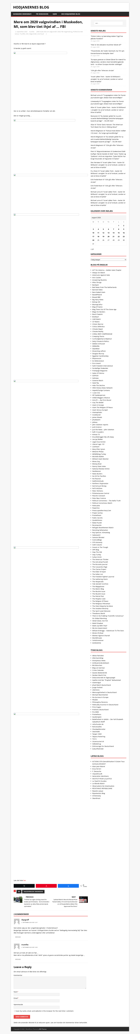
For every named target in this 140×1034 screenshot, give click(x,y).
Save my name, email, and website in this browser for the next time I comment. (45, 1011)
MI (19, 892)
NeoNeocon (96, 471)
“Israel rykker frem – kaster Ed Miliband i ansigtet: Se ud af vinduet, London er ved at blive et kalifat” (107, 79)
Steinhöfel (96, 732)
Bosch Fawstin (97, 314)
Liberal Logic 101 (98, 444)
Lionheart (95, 447)
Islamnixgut (96, 682)
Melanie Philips (98, 452)
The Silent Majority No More (102, 606)
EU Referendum (98, 361)
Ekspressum (96, 358)
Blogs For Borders (98, 312)
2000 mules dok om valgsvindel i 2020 (48, 32)
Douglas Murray (98, 354)
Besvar (18, 937)
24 (93, 240)
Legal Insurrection (99, 442)
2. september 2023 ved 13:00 (29, 947)
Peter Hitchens (97, 491)
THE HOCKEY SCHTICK (100, 584)
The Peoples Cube (98, 599)
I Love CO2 (96, 393)
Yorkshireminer (98, 640)
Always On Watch (98, 273)
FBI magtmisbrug (66, 32)
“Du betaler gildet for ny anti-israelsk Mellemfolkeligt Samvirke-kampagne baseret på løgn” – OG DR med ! (107, 118)
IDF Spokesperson (98, 395)
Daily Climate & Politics (100, 341)
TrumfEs (22, 34)
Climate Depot (97, 329)
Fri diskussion (42, 14)
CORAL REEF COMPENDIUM (102, 334)
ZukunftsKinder (98, 749)
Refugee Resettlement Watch (103, 528)
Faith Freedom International (102, 366)
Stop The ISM (97, 552)
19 (103, 236)
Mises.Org (96, 461)
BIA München (97, 665)
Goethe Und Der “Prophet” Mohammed (106, 680)
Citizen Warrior (97, 324)
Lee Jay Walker (97, 439)
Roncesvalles (97, 727)
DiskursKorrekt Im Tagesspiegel (103, 678)
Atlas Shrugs (97, 282)
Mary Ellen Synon (98, 449)
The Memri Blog (98, 589)
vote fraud (40, 34)
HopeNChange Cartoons (101, 390)
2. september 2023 (21, 32)
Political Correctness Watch (102, 503)
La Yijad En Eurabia (99, 781)
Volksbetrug (96, 744)
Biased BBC (96, 297)
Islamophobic (97, 412)
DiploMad (95, 349)
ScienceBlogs (97, 540)
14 (113, 233)
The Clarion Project (99, 569)
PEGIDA (95, 700)
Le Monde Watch (98, 783)
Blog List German (98, 668)
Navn (16, 992)
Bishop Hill (96, 302)
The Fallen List (97, 574)
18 (98, 236)
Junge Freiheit (97, 687)
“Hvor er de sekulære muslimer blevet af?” (106, 45)
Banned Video (97, 290)
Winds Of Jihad (97, 633)
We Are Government (99, 628)
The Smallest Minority (100, 608)
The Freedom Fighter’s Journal (103, 577)
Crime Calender (98, 670)
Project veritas (97, 513)
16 (124, 233)
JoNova (94, 422)
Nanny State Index (99, 466)
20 (108, 236)
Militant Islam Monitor (100, 459)
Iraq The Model (97, 402)
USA (27, 34)
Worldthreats (97, 638)
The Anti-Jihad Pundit (100, 562)
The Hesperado (97, 582)
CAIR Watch (96, 319)
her (24, 880)
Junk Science (97, 427)
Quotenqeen (97, 717)
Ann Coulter (96, 278)
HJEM (55, 14)
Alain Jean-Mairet (98, 766)
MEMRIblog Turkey (99, 454)
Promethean (96, 515)
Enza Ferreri (96, 769)
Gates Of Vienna (98, 373)
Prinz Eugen (96, 707)
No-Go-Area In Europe (100, 697)
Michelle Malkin (98, 456)
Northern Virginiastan (100, 483)
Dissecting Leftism (99, 351)
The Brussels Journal (99, 564)
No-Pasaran (96, 479)
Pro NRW (95, 712)
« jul (92, 249)
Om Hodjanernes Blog (70, 14)
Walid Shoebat (97, 623)
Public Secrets (97, 518)
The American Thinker (100, 559)
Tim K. (94, 739)
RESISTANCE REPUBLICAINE (102, 788)
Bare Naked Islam (98, 292)
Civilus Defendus (98, 326)
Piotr (92, 151)
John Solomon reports (100, 425)
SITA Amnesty (97, 542)
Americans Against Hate (101, 275)
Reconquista (96, 525)
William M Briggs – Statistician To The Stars (108, 631)
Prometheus (96, 714)
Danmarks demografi (22, 14)
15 (119, 233)
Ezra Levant (96, 363)
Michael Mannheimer (100, 695)
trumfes (31, 32)
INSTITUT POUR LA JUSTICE (102, 779)
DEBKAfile (95, 346)
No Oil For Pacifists (99, 476)
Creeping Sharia (98, 336)
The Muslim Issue (98, 591)
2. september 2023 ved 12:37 (29, 922)
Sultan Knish (97, 557)
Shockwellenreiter (98, 729)
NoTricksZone (97, 488)
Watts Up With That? (99, 626)
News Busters (97, 474)
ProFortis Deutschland (100, 710)
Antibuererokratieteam (100, 663)
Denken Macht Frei (99, 675)
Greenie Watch (97, 380)
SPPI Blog (95, 550)
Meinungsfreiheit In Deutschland (104, 692)
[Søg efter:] (108, 23)
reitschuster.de (97, 724)
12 (103, 233)
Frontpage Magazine (99, 371)
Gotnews (95, 378)
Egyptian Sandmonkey (100, 356)
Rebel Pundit (97, 523)
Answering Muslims (99, 280)
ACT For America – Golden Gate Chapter (106, 270)
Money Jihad (96, 464)
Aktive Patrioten (98, 656)
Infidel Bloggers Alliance (101, 398)
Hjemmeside (18, 1004)
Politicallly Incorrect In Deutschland (105, 705)
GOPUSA (95, 376)
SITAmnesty (96, 796)
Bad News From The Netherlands (104, 287)
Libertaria (95, 690)
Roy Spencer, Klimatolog (101, 532)
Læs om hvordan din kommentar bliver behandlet (69, 1023)
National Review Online (100, 469)
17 (93, 236)
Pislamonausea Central (100, 493)
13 (108, 233)
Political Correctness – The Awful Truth (106, 501)
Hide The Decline (98, 385)
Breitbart (95, 317)
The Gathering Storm (100, 579)
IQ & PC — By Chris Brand (101, 400)
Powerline (96, 508)
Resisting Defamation (100, 530)
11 (98, 233)
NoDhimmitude (98, 481)
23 (124, 236)
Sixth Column (97, 545)
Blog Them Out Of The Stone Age (104, 309)
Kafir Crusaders (98, 432)
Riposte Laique (97, 791)
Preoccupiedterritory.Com (101, 510)
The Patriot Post (98, 596)
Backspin (95, 285)
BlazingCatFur (97, 304)
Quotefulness (97, 520)
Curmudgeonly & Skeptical (102, 339)
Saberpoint (96, 535)
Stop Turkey (96, 555)
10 (93, 233)
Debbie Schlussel (98, 344)
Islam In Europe (98, 405)
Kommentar (18, 975)
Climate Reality (97, 331)
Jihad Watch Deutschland (101, 685)
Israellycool (96, 415)
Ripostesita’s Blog (98, 793)
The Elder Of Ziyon (99, 572)
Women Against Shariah (101, 636)
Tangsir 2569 (97, 734)
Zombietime (96, 643)
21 (113, 236)
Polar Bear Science (99, 498)
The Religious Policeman (101, 604)
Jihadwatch (96, 420)
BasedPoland (97, 295)
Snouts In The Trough (100, 547)
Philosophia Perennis (100, 702)
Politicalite (96, 506)
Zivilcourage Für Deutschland (103, 746)
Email (16, 998)
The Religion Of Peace (100, 601)
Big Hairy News (97, 300)
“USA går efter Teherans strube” (102, 70)
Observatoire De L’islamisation (103, 786)
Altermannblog (97, 658)
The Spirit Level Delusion (101, 611)
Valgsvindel (32, 34)
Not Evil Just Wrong (99, 486)
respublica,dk (97, 774)
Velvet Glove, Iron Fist (100, 621)
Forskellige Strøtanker (100, 368)
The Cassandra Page (99, 567)
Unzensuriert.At (98, 741)
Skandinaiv (96, 798)
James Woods (97, 417)
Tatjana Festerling (98, 736)
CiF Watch (96, 322)
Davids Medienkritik (99, 673)
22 (119, 236)
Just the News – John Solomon (103, 430)
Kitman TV (96, 434)
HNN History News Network (102, 388)
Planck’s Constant (98, 496)
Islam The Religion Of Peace (102, 407)
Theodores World (98, 613)
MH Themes (43, 1029)
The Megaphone (98, 586)
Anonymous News (98, 660)
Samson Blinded (98, 537)
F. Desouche (96, 771)
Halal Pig (95, 383)
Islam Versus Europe (99, 410)
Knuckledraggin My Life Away (103, 437)
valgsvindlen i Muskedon (33, 892)
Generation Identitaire (100, 776)
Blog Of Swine (97, 307)
